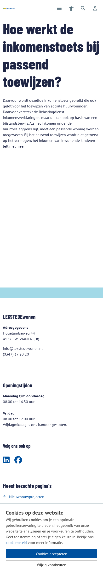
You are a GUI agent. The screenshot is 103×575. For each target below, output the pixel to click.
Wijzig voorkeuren (51, 564)
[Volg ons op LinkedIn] (6, 460)
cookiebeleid (16, 542)
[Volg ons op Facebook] (18, 460)
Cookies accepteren (51, 553)
